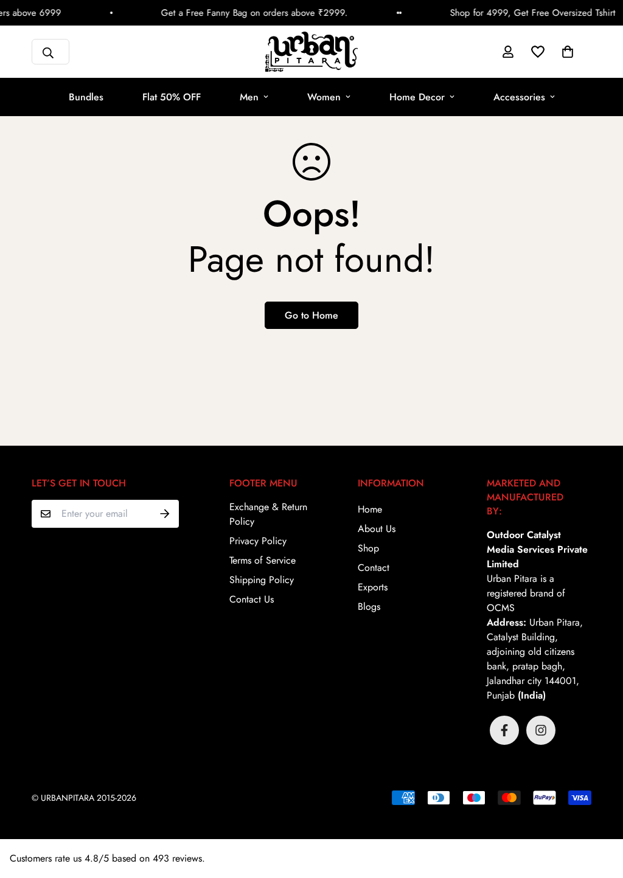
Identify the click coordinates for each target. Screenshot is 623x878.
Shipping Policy (261, 580)
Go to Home (311, 315)
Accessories (519, 97)
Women (324, 97)
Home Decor (417, 97)
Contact (373, 568)
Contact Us (251, 599)
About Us (376, 529)
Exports (373, 587)
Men (249, 97)
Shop (368, 548)
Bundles (86, 97)
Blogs (369, 607)
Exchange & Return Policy (268, 514)
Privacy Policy (258, 541)
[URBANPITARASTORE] (311, 52)
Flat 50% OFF (171, 97)
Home (370, 509)
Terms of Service (262, 560)
